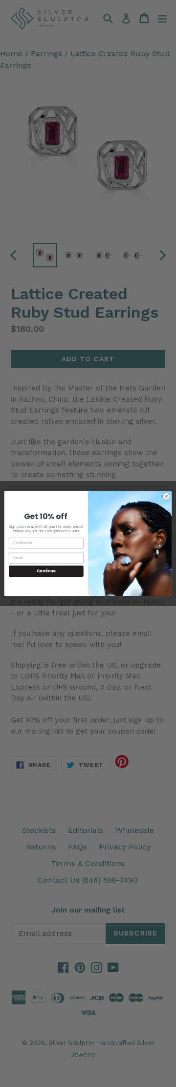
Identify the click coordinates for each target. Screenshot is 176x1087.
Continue (46, 571)
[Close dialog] (166, 496)
